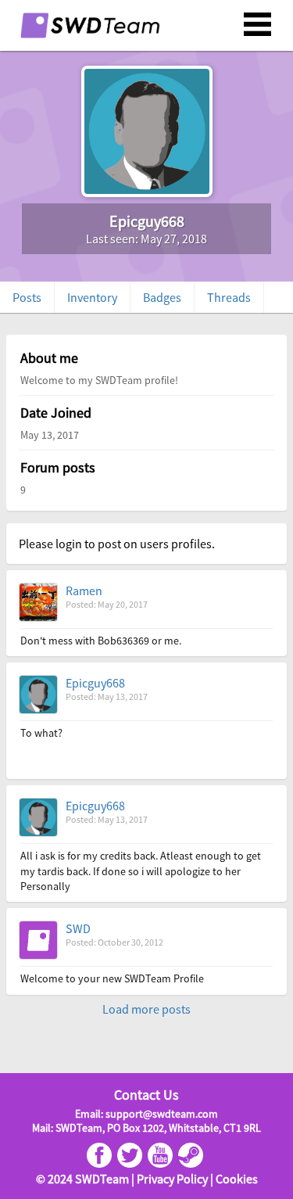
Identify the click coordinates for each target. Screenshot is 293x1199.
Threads (229, 297)
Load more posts (146, 1009)
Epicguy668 (95, 683)
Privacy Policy (172, 1178)
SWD (78, 928)
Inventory (92, 297)
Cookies (237, 1178)
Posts (27, 297)
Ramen (84, 590)
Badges (162, 297)
